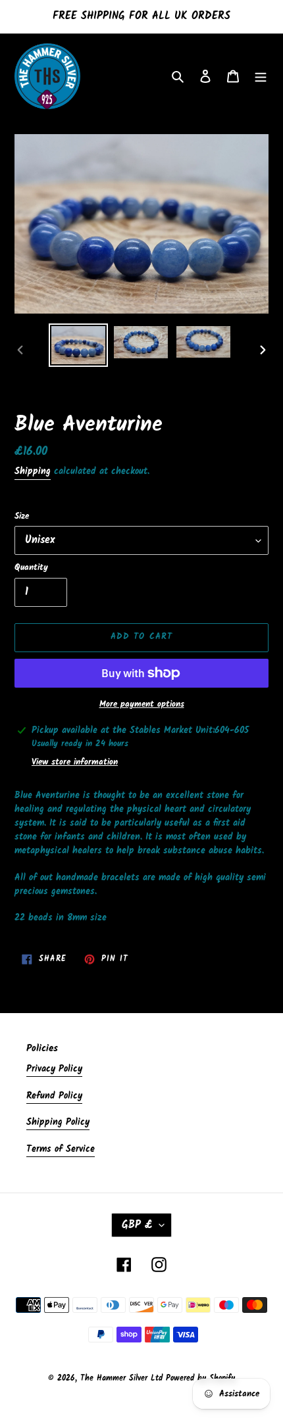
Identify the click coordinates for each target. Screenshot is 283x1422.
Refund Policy (54, 1096)
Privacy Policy (54, 1069)
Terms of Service (60, 1149)
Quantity (31, 568)
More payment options (141, 704)
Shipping (32, 471)
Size (21, 516)
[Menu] (260, 76)
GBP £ (137, 1225)
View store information (75, 762)
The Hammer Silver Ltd (123, 1378)
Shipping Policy (58, 1122)
